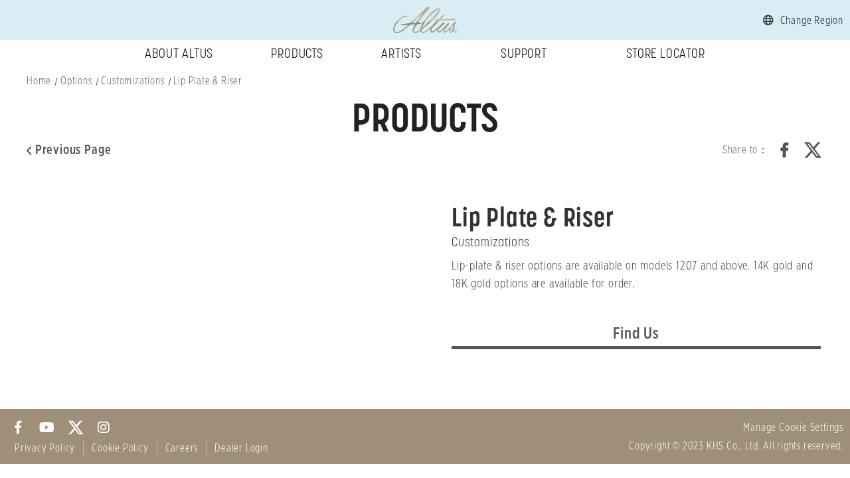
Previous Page (73, 150)
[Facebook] (18, 427)
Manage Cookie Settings (793, 427)
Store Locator (665, 53)
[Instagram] (104, 427)
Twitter (812, 150)
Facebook (785, 150)
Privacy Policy (45, 448)
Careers (182, 448)
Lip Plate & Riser (207, 81)
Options (76, 81)
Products (297, 53)
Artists (401, 53)
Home (39, 81)
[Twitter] (75, 427)
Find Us (636, 334)
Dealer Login (241, 448)
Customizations (132, 81)
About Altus (179, 53)
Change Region (811, 20)
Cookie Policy (120, 448)
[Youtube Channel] (46, 427)
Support (524, 53)
